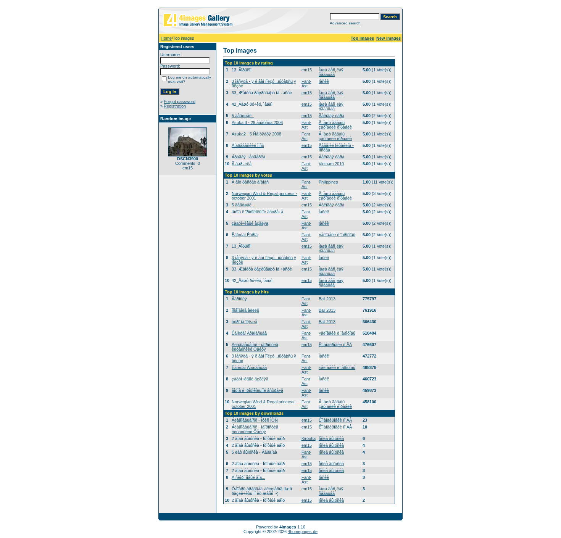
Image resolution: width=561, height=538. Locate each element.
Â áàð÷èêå (241, 163)
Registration (175, 106)
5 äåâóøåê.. (243, 115)
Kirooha (308, 438)
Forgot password (179, 101)
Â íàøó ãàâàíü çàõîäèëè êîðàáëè (335, 124)
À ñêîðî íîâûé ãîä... (248, 477)
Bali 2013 (327, 298)
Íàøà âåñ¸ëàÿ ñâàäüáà (331, 72)
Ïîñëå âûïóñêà (331, 438)
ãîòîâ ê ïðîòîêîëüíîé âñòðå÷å (257, 211)
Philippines (328, 182)
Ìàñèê (324, 81)
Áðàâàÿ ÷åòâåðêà (248, 157)
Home (166, 38)
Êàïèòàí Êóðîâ (245, 234)
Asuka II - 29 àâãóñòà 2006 (257, 122)
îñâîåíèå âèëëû (245, 310)
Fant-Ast (306, 83)
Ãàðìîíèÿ (239, 298)
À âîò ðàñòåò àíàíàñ (250, 182)
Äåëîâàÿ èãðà (331, 115)
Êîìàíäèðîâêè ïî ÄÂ (335, 344)
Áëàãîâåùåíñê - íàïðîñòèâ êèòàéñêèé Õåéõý (255, 346)
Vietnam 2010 (331, 163)
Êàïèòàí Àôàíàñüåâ (249, 333)
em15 (306, 70)
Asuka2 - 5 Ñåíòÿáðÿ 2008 (256, 134)
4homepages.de (303, 531)
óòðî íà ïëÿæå (244, 321)
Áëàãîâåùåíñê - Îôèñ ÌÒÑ (255, 420)
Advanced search (345, 23)
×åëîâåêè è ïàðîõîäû (337, 234)
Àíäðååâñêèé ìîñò (248, 145)
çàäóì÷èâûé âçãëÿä (250, 223)
